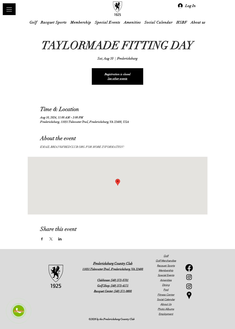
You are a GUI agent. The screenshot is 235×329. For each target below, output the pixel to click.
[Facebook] (189, 267)
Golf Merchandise (166, 260)
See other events (117, 79)
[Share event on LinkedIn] (60, 238)
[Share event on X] (51, 238)
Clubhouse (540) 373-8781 (113, 280)
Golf (166, 256)
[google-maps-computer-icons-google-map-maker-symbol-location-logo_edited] (189, 295)
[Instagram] (189, 277)
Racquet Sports (166, 265)
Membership (166, 270)
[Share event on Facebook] (42, 238)
